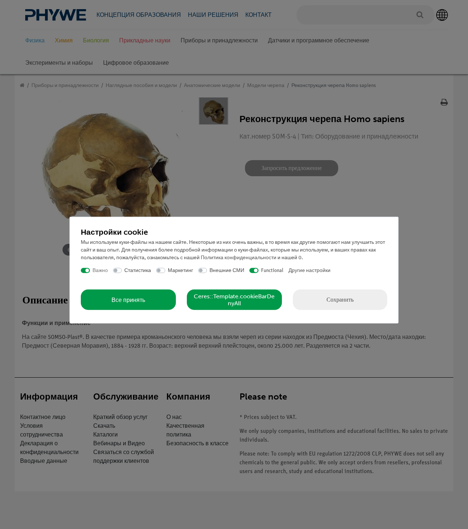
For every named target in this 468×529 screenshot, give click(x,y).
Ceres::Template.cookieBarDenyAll (234, 300)
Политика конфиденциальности (238, 257)
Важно (100, 270)
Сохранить (340, 299)
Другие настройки (309, 270)
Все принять (128, 299)
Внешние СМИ (227, 270)
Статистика (137, 270)
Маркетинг (180, 270)
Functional (272, 270)
